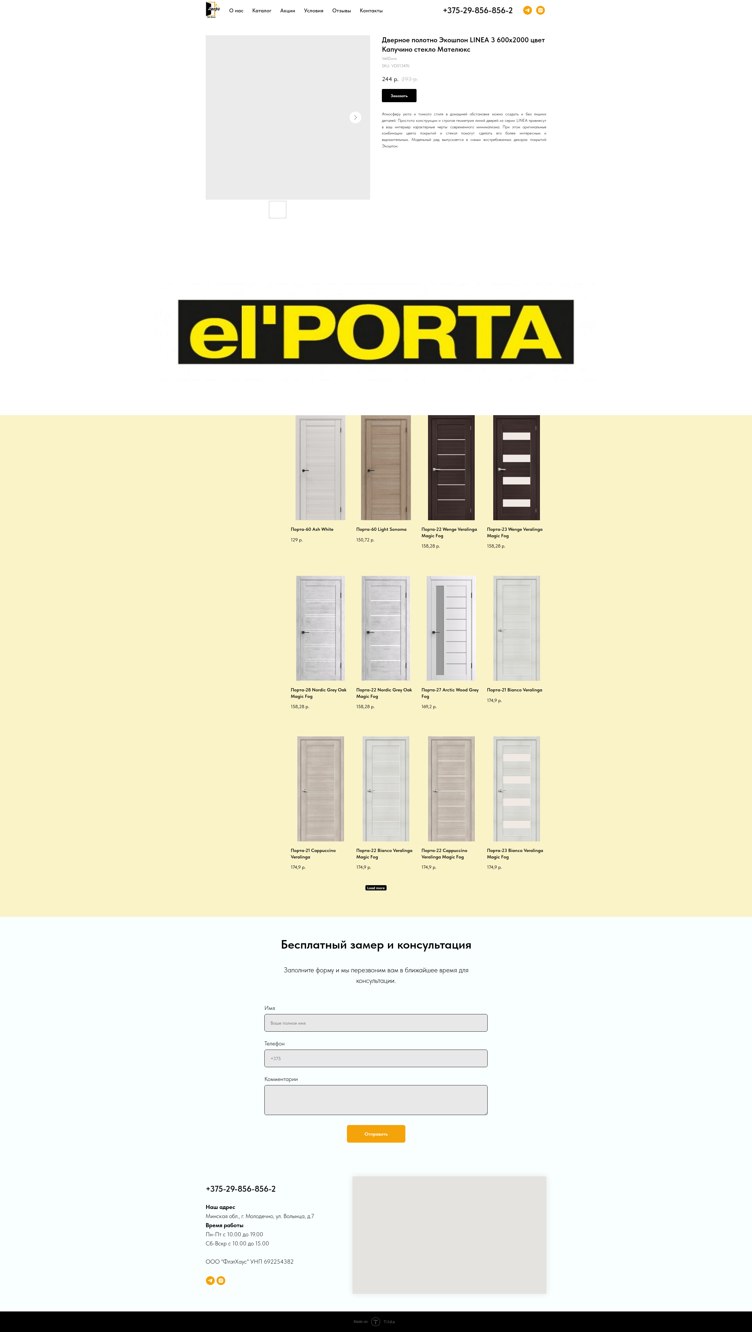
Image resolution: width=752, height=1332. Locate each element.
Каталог (261, 10)
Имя (269, 1007)
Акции (287, 10)
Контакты (371, 10)
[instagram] (540, 10)
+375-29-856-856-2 (478, 10)
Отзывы (341, 10)
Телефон (274, 1043)
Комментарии (281, 1078)
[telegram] (527, 10)
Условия (313, 10)
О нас (236, 10)
